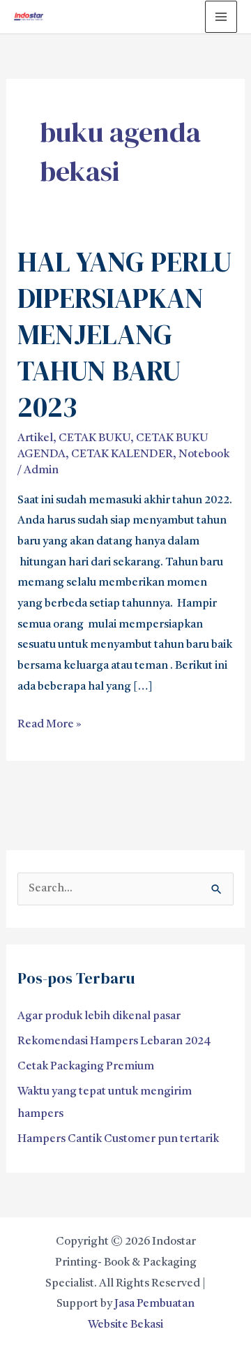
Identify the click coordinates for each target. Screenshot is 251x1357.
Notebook (203, 454)
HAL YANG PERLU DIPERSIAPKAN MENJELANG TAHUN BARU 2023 (124, 334)
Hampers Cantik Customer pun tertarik (118, 1139)
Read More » (49, 722)
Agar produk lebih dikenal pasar (99, 1016)
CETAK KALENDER (122, 454)
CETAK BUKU (94, 438)
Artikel (35, 438)
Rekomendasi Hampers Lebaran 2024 (114, 1041)
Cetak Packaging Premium (85, 1066)
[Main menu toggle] (221, 17)
